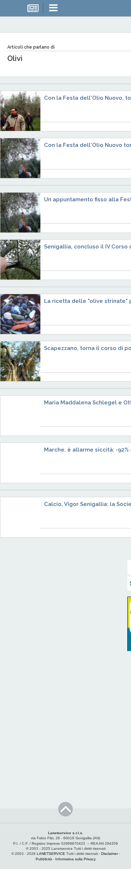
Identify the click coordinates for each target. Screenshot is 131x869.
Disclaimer (109, 854)
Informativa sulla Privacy (75, 859)
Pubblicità (44, 859)
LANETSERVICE (51, 854)
